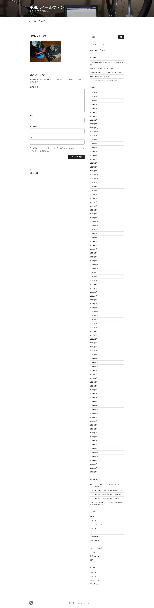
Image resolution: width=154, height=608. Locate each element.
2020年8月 (93, 374)
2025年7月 (93, 143)
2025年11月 (94, 128)
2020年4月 (93, 390)
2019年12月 (94, 405)
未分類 (92, 552)
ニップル (93, 528)
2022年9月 (93, 276)
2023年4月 (93, 249)
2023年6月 (93, 241)
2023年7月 (93, 237)
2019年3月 (93, 441)
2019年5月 (93, 433)
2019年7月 (93, 425)
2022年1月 (93, 308)
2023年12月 (94, 218)
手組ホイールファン (47, 7)
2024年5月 (93, 198)
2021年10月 (94, 319)
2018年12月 (94, 452)
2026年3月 (93, 112)
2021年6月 (93, 335)
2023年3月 (93, 253)
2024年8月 (93, 186)
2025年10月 (94, 132)
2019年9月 (93, 417)
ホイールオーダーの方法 (37, 21)
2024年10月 (94, 179)
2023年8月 (93, 233)
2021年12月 (94, 311)
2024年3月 (93, 206)
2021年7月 (93, 331)
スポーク (93, 521)
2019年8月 (93, 421)
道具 (91, 560)
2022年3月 (93, 300)
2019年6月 (93, 429)
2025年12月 (94, 124)
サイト (32, 137)
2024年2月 (93, 210)
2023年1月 (93, 261)
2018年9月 (93, 464)
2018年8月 (93, 468)
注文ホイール (94, 556)
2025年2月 (93, 163)
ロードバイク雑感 (96, 548)
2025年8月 (93, 139)
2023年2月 (93, 257)
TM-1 (92, 517)
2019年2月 (93, 444)
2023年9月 (93, 229)
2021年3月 (93, 347)
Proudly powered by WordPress (79, 603)
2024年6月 (93, 194)
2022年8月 (93, 280)
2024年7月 (93, 190)
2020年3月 (93, 394)
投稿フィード (94, 576)
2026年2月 (93, 116)
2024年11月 (94, 175)
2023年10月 (94, 226)
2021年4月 (93, 343)
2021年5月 (93, 339)
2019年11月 (94, 409)
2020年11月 (94, 362)
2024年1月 (93, 214)
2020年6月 (93, 382)
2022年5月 (93, 292)
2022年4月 (93, 296)
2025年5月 (93, 151)
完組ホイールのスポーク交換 (99, 76)
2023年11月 (94, 222)
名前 (32, 115)
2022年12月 (94, 265)
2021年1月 (93, 354)
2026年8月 (93, 92)
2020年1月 (93, 401)
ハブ (91, 532)
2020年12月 (94, 358)
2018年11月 (94, 456)
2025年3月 (93, 159)
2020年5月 (93, 386)
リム (91, 544)
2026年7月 (93, 96)
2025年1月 (93, 167)
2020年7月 (93, 378)
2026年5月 (93, 104)
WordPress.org (95, 584)
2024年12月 (94, 171)
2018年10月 (94, 460)
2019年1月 (93, 448)
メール (33, 126)
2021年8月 (93, 327)
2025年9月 (93, 136)
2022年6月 (93, 288)
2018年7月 (93, 472)
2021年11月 (94, 315)
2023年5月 (93, 245)
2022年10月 (94, 272)
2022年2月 (93, 304)
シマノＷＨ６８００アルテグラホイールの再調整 (106, 502)
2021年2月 (93, 351)
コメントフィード (96, 580)
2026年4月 (93, 108)
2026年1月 (93, 120)
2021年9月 (93, 323)
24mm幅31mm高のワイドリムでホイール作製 (105, 72)
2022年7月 (93, 284)
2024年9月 (93, 182)
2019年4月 (93, 437)
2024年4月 (93, 202)
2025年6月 (93, 147)
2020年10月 (94, 366)
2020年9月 (93, 370)
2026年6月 (93, 100)
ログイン (93, 572)
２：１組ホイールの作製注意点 (100, 490)
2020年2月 (93, 398)
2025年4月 (93, 155)
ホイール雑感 (94, 540)
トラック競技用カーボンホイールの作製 (103, 80)
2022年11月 (94, 268)
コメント (34, 87)
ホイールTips (94, 536)
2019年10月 (94, 413)
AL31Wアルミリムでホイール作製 (101, 68)
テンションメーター (97, 525)
